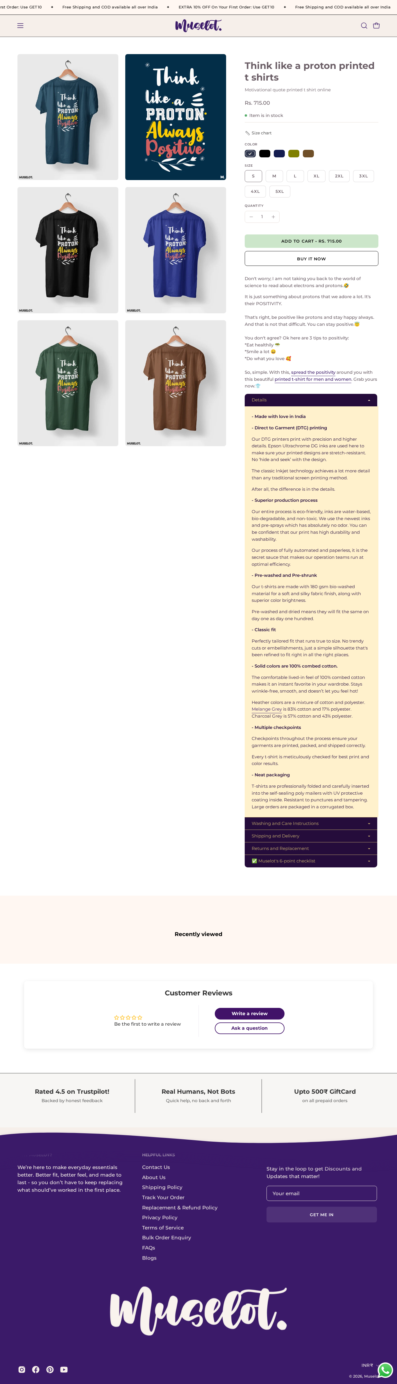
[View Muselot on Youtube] (63, 1369)
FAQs (148, 1247)
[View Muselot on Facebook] (34, 1369)
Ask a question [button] (249, 1028)
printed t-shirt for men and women (313, 379)
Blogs (149, 1258)
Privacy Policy (160, 1217)
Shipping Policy (162, 1187)
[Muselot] (198, 25)
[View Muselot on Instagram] (20, 1369)
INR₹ (367, 1365)
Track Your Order (163, 1197)
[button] (364, 25)
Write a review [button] (250, 1013)
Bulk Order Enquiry (166, 1238)
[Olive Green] (293, 153)
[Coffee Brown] (308, 153)
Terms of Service (163, 1227)
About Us (154, 1177)
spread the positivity (313, 372)
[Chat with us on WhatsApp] (385, 1377)
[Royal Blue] (279, 153)
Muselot (372, 1376)
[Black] (264, 153)
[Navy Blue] (250, 153)
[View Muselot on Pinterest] (49, 1369)
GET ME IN (322, 1214)
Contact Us (156, 1167)
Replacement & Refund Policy (180, 1207)
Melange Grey (267, 709)
